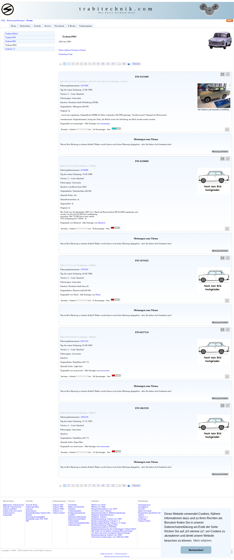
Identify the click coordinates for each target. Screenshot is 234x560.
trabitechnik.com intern (12, 511)
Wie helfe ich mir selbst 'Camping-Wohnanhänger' (112, 531)
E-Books (71, 26)
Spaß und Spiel (144, 511)
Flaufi (98, 294)
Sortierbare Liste (66, 54)
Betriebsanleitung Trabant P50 (104, 525)
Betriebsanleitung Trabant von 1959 (106, 535)
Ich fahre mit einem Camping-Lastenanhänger (110, 533)
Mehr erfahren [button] (202, 540)
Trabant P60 (10, 41)
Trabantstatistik (74, 511)
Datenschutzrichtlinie (77, 519)
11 (108, 64)
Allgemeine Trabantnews (13, 505)
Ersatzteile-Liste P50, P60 (37, 519)
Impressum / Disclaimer (114, 554)
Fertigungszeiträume (76, 513)
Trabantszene (9, 513)
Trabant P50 (10, 37)
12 (113, 64)
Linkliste (71, 515)
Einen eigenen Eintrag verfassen (72, 50)
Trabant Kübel (11, 33)
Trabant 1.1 (10, 49)
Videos (141, 515)
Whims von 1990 (98, 507)
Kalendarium (31, 511)
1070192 (84, 269)
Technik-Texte (31, 505)
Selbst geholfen (32, 507)
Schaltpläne (143, 507)
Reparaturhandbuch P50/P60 (103, 527)
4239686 (84, 170)
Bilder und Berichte (76, 507)
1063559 (84, 417)
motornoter (105, 370)
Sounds (141, 509)
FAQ (3, 20)
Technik (37, 26)
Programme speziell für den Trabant (153, 513)
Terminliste (72, 505)
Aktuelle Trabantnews (12, 507)
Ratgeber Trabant (98, 517)
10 (103, 64)
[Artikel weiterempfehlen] (222, 74)
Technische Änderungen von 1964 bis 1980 (110, 537)
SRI (27, 521)
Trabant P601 (11, 45)
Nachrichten (25, 26)
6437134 (84, 341)
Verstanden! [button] (195, 550)
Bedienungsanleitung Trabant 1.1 (105, 521)
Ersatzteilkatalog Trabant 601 (38, 513)
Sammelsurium (144, 505)
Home (13, 26)
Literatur (29, 509)
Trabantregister (85, 26)
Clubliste (71, 509)
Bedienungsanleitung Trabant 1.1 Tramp (108, 523)
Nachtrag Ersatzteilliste (35, 517)
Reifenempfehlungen (16, 20)
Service (48, 26)
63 (124, 64)
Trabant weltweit (10, 509)
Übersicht (136, 64)
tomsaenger (105, 123)
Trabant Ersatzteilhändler (78, 523)
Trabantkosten (74, 525)
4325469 (84, 85)
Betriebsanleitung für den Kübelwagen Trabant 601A (113, 529)
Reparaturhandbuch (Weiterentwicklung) (108, 513)
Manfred (101, 223)
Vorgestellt (7, 515)
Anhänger (142, 519)
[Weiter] (128, 64)
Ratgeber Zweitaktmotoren (102, 515)
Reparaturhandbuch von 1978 (104, 509)
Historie (29, 515)
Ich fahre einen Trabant (101, 511)
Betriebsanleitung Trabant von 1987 (106, 519)
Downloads (59, 26)
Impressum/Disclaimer (77, 517)
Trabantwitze (73, 521)
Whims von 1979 (98, 505)
